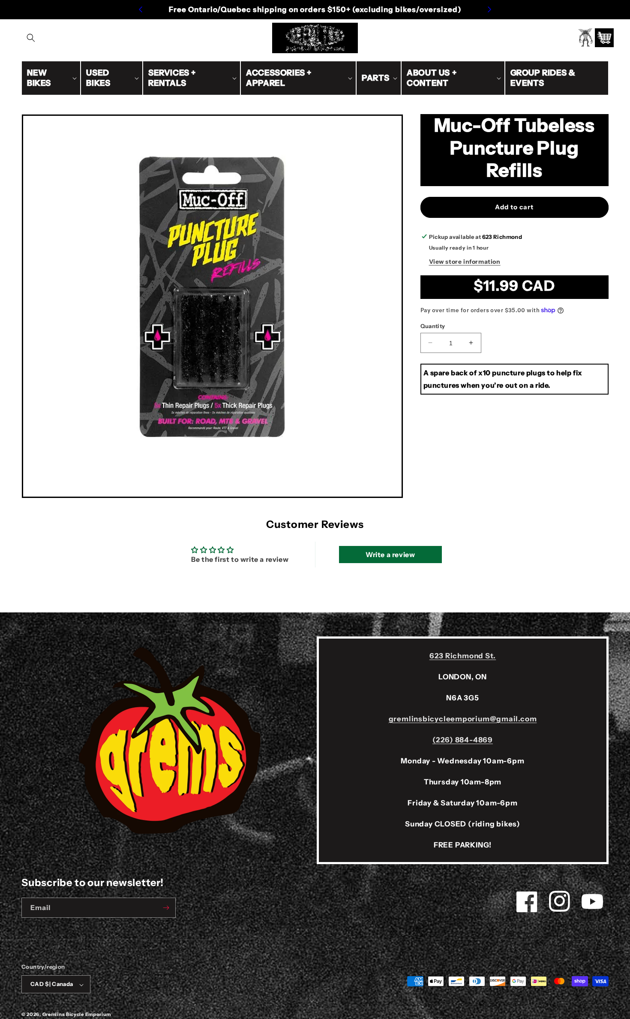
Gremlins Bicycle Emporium (76, 1015)
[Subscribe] (165, 908)
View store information (465, 261)
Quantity (432, 325)
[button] (30, 37)
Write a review (390, 555)
